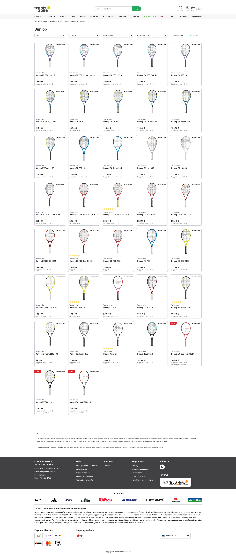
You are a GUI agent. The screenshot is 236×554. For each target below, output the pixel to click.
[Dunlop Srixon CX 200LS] (84, 382)
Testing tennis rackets (84, 480)
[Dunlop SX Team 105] (50, 148)
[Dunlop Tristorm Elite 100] (50, 334)
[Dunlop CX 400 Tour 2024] (84, 241)
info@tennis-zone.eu (48, 472)
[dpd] (80, 536)
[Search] (136, 8)
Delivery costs (81, 469)
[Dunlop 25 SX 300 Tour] (50, 102)
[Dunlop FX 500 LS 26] (118, 55)
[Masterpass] (38, 543)
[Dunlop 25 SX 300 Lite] (152, 102)
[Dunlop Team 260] (152, 334)
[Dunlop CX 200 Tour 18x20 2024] (118, 195)
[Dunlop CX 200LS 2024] (186, 195)
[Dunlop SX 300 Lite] (50, 382)
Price (37, 35)
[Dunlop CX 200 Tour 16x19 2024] (84, 195)
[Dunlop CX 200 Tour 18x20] (186, 334)
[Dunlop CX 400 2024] (118, 241)
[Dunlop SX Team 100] (186, 102)
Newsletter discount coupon (142, 480)
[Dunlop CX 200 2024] (152, 195)
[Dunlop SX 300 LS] (84, 288)
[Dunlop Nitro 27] (118, 334)
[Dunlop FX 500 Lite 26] (50, 55)
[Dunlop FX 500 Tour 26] (152, 55)
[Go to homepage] (42, 9)
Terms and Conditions (140, 469)
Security (135, 466)
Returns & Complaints (84, 476)
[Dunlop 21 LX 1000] (152, 148)
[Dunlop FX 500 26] (186, 55)
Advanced (179, 35)
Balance (72, 35)
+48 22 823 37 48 (48, 2)
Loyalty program (138, 476)
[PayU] (38, 536)
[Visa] (58, 536)
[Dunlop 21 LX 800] (186, 148)
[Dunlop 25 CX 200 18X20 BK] (50, 195)
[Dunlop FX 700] (152, 241)
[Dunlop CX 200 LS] (152, 288)
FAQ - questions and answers (87, 466)
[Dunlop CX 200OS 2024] (50, 241)
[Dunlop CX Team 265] (84, 334)
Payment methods (83, 473)
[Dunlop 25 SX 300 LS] (118, 102)
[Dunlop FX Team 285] (118, 148)
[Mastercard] (48, 543)
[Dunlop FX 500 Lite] (84, 148)
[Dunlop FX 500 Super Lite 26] (84, 55)
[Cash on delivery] (58, 543)
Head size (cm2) (143, 35)
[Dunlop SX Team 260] (186, 288)
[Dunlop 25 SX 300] (84, 102)
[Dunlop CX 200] (118, 288)
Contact (107, 466)
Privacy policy (137, 473)
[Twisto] (48, 536)
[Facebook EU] (162, 466)
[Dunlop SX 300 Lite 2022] (50, 288)
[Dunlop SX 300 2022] (186, 241)
